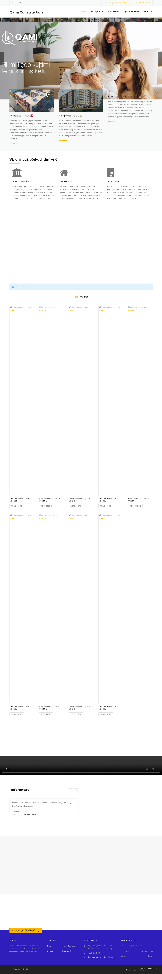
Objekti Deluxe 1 (17, 740)
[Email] (20, 2)
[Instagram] (16, 2)
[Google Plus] (33, 930)
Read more (16, 506)
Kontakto (148, 11)
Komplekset (113, 11)
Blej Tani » (17, 70)
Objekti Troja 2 (105, 740)
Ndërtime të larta (21, 181)
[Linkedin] (29, 930)
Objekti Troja (75, 740)
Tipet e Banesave (131, 11)
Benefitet (64, 140)
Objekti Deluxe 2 (46, 740)
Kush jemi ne (97, 11)
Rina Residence (134, 740)
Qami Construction (26, 12)
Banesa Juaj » (41, 70)
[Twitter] (22, 930)
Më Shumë (17, 253)
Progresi (112, 121)
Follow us (15, 930)
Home (84, 11)
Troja (142, 970)
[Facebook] (13, 2)
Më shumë (14, 143)
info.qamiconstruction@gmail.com (100, 957)
